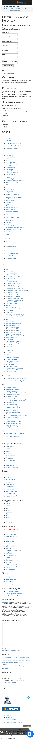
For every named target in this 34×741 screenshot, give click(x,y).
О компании (9, 717)
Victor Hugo (9, 233)
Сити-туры (9, 553)
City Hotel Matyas (10, 167)
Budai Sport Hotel (10, 162)
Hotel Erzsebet (10, 189)
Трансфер (9, 578)
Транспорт (9, 457)
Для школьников (10, 455)
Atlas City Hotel (10, 155)
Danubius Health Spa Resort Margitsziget (17, 290)
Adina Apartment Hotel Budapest (15, 433)
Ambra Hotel (9, 271)
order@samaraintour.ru (10, 682)
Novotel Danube (10, 346)
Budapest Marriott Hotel (12, 391)
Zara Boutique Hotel (11, 371)
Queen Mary (9, 221)
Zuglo (7, 235)
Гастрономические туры (12, 534)
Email (3, 54)
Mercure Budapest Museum (13, 332)
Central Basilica (10, 256)
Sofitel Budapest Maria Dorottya (14, 423)
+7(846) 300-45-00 (22, 4)
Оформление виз (11, 579)
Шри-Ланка (9, 522)
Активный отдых (10, 460)
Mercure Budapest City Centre (14, 329)
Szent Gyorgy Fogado (12, 366)
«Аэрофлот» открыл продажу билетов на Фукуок (16, 660)
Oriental (8, 213)
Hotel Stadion (9, 191)
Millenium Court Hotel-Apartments (15, 336)
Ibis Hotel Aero (10, 200)
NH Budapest (9, 339)
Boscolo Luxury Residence (13, 389)
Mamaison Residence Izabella (14, 323)
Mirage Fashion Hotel (12, 337)
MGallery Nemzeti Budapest (13, 334)
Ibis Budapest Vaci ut (11, 199)
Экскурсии (9, 453)
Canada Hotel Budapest (12, 164)
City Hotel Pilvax (10, 169)
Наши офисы (6, 685)
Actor (7, 269)
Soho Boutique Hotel (11, 363)
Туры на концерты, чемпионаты (15, 593)
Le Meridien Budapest (12, 410)
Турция (8, 521)
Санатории (9, 450)
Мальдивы (9, 512)
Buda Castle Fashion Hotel (13, 276)
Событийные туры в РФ (12, 591)
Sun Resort (9, 439)
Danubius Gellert (10, 285)
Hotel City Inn (9, 310)
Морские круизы (10, 548)
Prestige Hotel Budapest (12, 356)
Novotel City (9, 344)
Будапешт (24, 8)
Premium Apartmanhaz (12, 148)
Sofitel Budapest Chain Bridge (14, 421)
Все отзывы (5, 650)
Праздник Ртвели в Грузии (13, 595)
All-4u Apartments (11, 139)
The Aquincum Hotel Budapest (14, 427)
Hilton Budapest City (11, 404)
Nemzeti (8, 244)
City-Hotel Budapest (11, 282)
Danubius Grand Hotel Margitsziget (15, 287)
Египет (8, 507)
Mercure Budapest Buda (12, 327)
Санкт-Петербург (10, 482)
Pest (7, 214)
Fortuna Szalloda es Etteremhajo (15, 180)
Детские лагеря (10, 464)
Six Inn (7, 224)
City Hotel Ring (10, 171)
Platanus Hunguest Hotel (12, 217)
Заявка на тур (10, 715)
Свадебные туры (10, 552)
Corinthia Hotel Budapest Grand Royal (16, 399)
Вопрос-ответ (9, 714)
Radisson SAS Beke (11, 359)
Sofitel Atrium (9, 420)
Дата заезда (6, 32)
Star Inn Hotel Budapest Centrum (15, 228)
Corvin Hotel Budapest (12, 173)
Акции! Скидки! (10, 446)
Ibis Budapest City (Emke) (13, 194)
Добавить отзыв (15, 650)
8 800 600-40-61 (22, 2)
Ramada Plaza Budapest (12, 417)
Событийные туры (11, 486)
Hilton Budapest (10, 402)
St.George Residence (12, 425)
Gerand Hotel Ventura (12, 182)
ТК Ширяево (9, 458)
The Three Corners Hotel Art (13, 229)
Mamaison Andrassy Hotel (13, 412)
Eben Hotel (9, 241)
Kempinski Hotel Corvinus (13, 408)
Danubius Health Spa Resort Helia (15, 289)
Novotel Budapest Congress (13, 343)
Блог (7, 712)
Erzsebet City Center (11, 179)
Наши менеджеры (11, 719)
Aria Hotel (8, 140)
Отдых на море (10, 488)
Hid (6, 187)
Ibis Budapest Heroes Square (14, 197)
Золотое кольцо (10, 479)
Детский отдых (10, 539)
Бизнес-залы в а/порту (12, 583)
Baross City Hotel (10, 157)
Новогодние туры (11, 493)
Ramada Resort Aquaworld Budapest (16, 378)
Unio (7, 261)
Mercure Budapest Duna (12, 207)
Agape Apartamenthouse (12, 436)
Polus (7, 219)
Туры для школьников (12, 560)
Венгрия (17, 8)
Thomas (8, 231)
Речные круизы (10, 462)
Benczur (8, 159)
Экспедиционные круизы (13, 566)
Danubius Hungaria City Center (14, 298)
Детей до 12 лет (7, 41)
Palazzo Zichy (9, 351)
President (8, 354)
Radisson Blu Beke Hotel (12, 357)
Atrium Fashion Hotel (11, 273)
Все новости (5, 668)
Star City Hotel (10, 226)
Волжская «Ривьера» (12, 467)
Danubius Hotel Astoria (12, 295)
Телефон (5, 50)
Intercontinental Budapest (13, 406)
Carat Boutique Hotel (11, 278)
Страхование (9, 581)
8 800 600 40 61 (6, 677)
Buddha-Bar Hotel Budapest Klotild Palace (17, 393)
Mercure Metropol (11, 209)
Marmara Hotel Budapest (13, 325)
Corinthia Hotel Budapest (12, 396)
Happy (7, 186)
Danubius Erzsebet (11, 258)
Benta (7, 160)
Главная (4, 8)
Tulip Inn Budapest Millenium (14, 370)
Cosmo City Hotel (10, 174)
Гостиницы (9, 451)
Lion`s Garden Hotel (11, 321)
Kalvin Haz (9, 202)
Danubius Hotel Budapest (13, 296)
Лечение (8, 543)
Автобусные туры (11, 496)
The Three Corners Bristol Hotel (14, 368)
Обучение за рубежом (12, 545)
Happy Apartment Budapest (13, 143)
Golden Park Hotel (11, 305)
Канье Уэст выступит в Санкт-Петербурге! (14, 666)
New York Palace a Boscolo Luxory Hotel (17, 415)
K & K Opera (9, 312)
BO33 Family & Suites (12, 275)
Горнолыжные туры (11, 465)
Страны (11, 8)
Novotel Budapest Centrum (13, 341)
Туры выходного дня (11, 491)
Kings (7, 204)
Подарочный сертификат (13, 585)
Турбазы (8, 448)
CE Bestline (9, 166)
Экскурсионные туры (12, 564)
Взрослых (5, 37)
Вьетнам (8, 505)
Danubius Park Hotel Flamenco (14, 300)
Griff (7, 184)
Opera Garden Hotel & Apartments (15, 349)
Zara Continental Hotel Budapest (15, 381)
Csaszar (8, 177)
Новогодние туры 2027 (12, 529)
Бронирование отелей (12, 576)
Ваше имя (5, 45)
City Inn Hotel (9, 280)
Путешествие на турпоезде (13, 495)
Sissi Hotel (8, 222)
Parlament (8, 352)
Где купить (9, 721)
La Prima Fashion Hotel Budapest (15, 314)
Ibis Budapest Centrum (12, 193)
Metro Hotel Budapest (12, 211)
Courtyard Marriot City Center (14, 283)
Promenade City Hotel (12, 246)
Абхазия (8, 503)
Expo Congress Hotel (11, 303)
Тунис (7, 519)
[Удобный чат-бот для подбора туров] (17, 700)
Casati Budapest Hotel (12, 253)
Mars (7, 206)
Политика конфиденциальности (15, 722)
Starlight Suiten (10, 364)
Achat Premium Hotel (11, 268)
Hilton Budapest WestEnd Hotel (14, 309)
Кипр (7, 508)
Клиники (8, 567)
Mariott (8, 414)
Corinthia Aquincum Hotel (13, 394)
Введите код (6, 59)
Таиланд (8, 517)
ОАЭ (7, 515)
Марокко (8, 514)
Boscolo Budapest (11, 387)
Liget (7, 319)
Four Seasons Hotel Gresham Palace (16, 401)
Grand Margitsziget (11, 307)
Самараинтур (6, 602)
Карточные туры (10, 569)
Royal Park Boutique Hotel (13, 361)
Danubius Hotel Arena (12, 292)
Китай (7, 510)
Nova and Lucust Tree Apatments (15, 146)
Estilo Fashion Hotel (11, 302)
